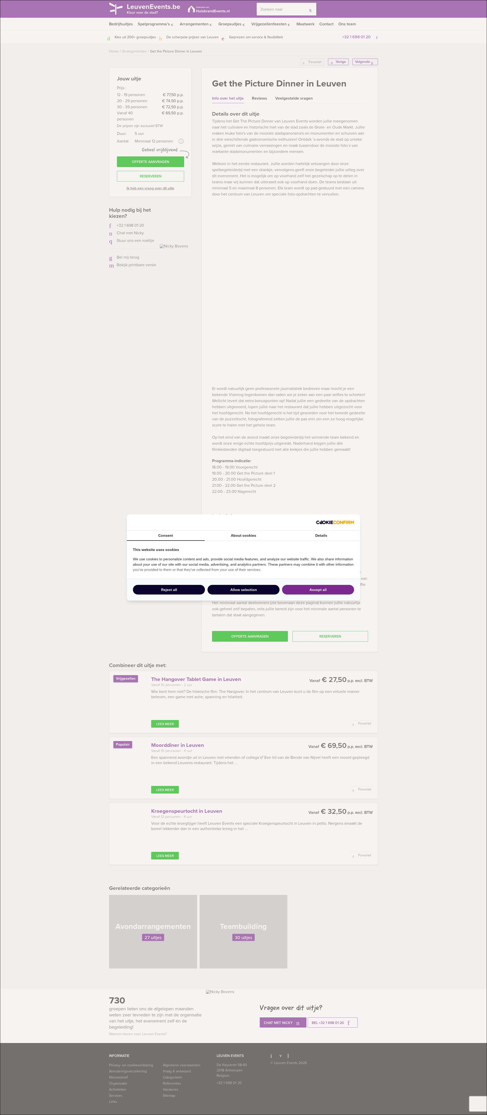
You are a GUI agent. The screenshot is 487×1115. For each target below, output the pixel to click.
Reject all (169, 590)
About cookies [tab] (243, 535)
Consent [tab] (165, 535)
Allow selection (243, 590)
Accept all (318, 590)
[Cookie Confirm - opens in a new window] (335, 522)
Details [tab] (321, 535)
